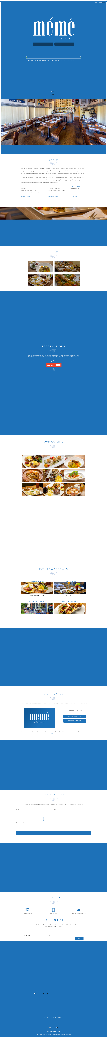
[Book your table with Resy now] (53, 365)
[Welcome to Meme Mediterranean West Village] (54, 26)
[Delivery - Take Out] (70, 608)
